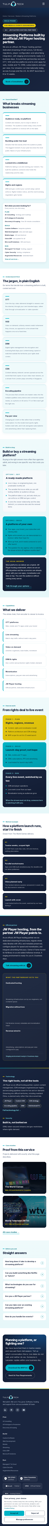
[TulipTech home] (13, 3)
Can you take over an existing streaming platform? (24, 1306)
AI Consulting (7, 1421)
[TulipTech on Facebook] (11, 1409)
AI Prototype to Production (11, 1424)
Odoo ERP (6, 1451)
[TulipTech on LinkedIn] (5, 1409)
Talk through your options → (19, 586)
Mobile (5, 1444)
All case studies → (11, 1232)
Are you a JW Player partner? (24, 1296)
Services (11, 16)
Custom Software (8, 1438)
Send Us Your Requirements (20, 1375)
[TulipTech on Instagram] (17, 1409)
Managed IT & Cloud (9, 1464)
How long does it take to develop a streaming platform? (24, 1263)
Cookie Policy (9, 1508)
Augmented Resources (10, 1470)
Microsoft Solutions (9, 1454)
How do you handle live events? (24, 1317)
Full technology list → (12, 1110)
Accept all (14, 1513)
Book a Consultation (16, 82)
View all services (12, 259)
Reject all (35, 1513)
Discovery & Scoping (10, 1428)
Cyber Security (8, 1467)
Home (5, 16)
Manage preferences (24, 1519)
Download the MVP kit (20, 1368)
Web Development (9, 1441)
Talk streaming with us (18, 965)
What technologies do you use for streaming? (24, 1286)
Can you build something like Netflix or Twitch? (24, 1274)
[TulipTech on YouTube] (23, 1409)
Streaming (6, 1447)
